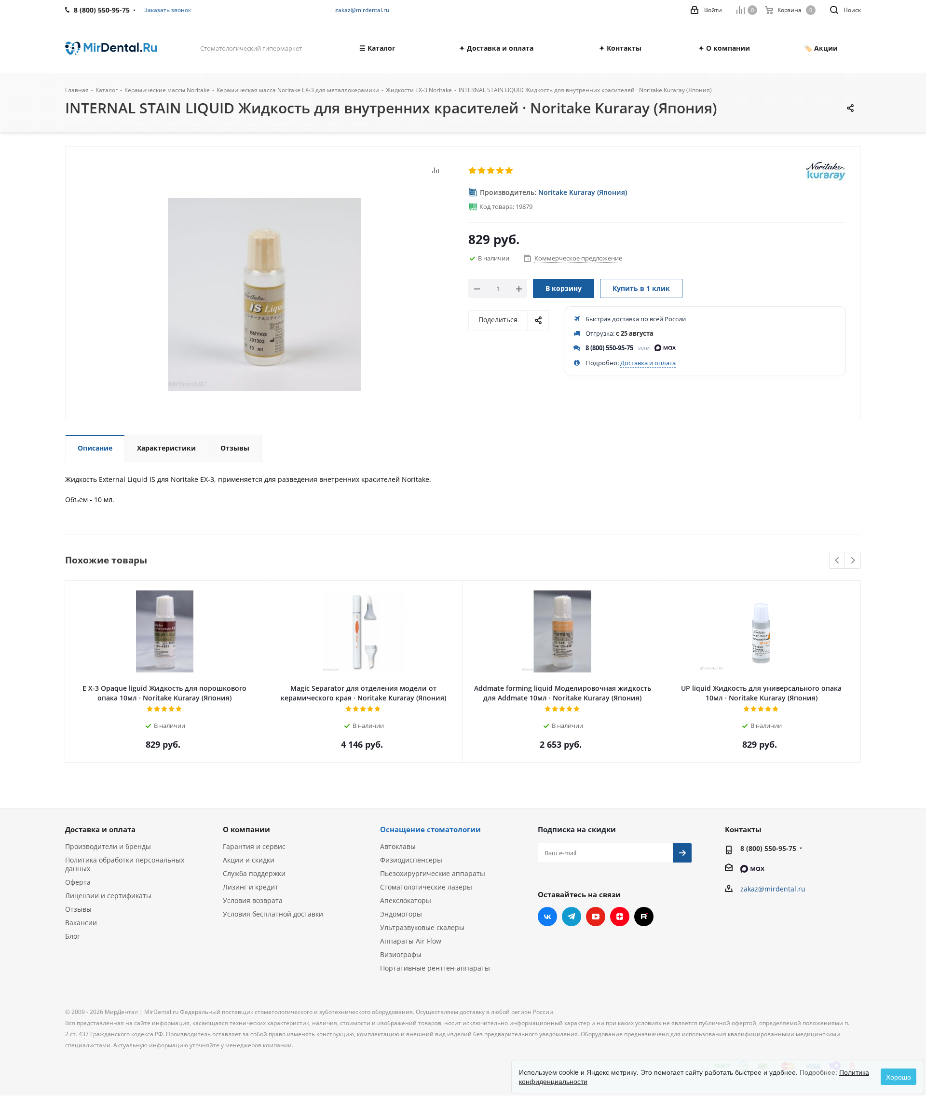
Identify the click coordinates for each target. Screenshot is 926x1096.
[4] (500, 171)
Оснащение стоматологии (430, 829)
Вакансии (81, 922)
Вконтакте (547, 916)
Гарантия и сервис (254, 846)
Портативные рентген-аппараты (435, 968)
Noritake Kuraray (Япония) (582, 192)
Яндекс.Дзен (619, 916)
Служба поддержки (254, 873)
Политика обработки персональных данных (124, 864)
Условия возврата (253, 900)
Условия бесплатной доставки (273, 913)
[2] (482, 171)
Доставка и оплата (648, 362)
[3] (491, 171)
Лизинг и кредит (250, 886)
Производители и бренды (108, 846)
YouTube (595, 916)
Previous (837, 560)
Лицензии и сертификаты (108, 895)
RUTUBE (644, 916)
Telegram (571, 916)
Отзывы (78, 909)
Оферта (78, 882)
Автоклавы (398, 846)
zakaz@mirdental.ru (362, 10)
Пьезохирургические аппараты (432, 873)
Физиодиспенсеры (411, 859)
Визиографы (401, 954)
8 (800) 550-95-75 (609, 347)
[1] (472, 171)
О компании (246, 829)
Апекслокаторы (405, 900)
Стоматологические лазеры (426, 886)
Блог (72, 936)
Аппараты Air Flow (410, 940)
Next (853, 560)
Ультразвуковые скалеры (422, 927)
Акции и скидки (248, 859)
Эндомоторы (401, 913)
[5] (509, 171)
